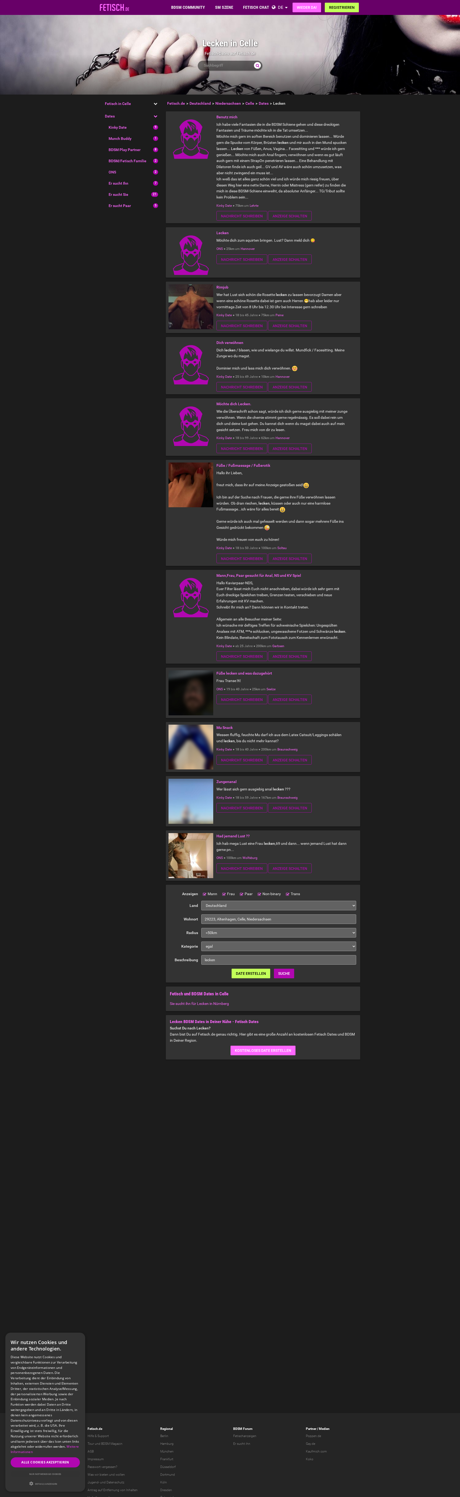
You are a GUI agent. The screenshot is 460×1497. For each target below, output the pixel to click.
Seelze (271, 689)
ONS (112, 172)
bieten (104, 1474)
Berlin (164, 1436)
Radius (192, 933)
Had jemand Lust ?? (233, 836)
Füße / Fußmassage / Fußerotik (243, 465)
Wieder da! (307, 7)
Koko (309, 1459)
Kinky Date (118, 127)
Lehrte (254, 206)
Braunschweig (287, 749)
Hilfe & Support (98, 1436)
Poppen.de (313, 1436)
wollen (120, 1474)
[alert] (45, 1412)
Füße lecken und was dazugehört (244, 673)
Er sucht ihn (241, 1444)
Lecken (222, 233)
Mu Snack (224, 727)
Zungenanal (226, 782)
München (167, 1451)
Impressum (96, 1459)
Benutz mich (226, 117)
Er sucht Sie (118, 194)
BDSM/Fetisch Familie (127, 161)
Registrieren (342, 7)
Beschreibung (186, 960)
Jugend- (93, 1482)
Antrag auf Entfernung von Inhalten (113, 1490)
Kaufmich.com (316, 1451)
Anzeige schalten (290, 216)
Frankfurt (166, 1459)
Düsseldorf (168, 1467)
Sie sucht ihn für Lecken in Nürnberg (199, 1003)
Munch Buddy (120, 138)
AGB (91, 1451)
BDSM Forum (242, 1429)
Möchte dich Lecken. (233, 404)
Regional (166, 1429)
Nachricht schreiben (242, 216)
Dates (110, 116)
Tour (91, 1444)
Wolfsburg (250, 858)
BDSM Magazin (111, 1444)
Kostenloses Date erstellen (263, 1050)
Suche (284, 973)
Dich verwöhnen (229, 342)
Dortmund (167, 1474)
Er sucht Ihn (118, 183)
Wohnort (191, 919)
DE (280, 7)
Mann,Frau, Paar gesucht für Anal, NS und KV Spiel (258, 575)
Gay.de (310, 1444)
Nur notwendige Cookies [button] (45, 1473)
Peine (280, 315)
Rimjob (222, 287)
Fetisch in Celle (118, 104)
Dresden (166, 1490)
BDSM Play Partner (125, 150)
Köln (163, 1482)
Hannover (248, 249)
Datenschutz (115, 1482)
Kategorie (189, 946)
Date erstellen (251, 973)
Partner (311, 1429)
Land (194, 905)
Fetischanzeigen (244, 1436)
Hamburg (167, 1444)
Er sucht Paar (120, 206)
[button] (45, 1483)
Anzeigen (190, 894)
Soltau (282, 548)
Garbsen (278, 646)
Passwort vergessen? (102, 1467)
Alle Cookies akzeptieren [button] (45, 1462)
